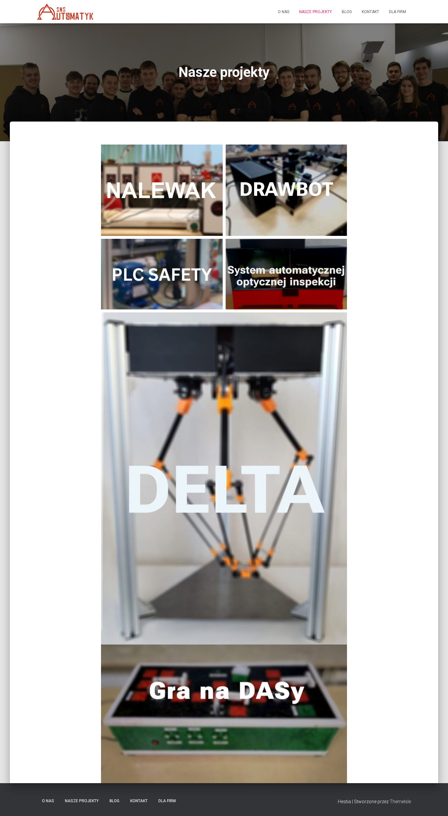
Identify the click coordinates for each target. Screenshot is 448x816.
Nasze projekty (315, 12)
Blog (347, 12)
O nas (283, 12)
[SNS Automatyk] (65, 12)
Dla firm (397, 12)
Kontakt (370, 12)
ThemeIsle (400, 801)
